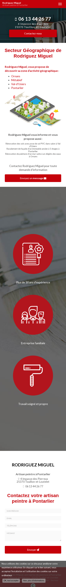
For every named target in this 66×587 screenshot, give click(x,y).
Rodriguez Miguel (15, 4)
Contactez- (33, 33)
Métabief (16, 80)
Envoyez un (31, 178)
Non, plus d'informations (33, 580)
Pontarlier (17, 88)
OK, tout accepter (11, 580)
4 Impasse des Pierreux (33, 25)
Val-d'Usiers (18, 84)
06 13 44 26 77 (34, 19)
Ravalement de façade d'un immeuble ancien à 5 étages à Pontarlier (33, 150)
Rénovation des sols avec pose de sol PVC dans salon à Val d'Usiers (33, 144)
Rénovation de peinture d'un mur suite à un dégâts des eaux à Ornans (33, 155)
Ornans (15, 76)
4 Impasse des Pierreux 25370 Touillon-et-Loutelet (33, 480)
